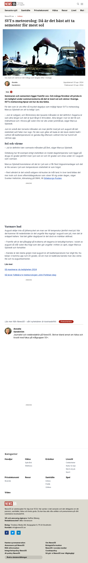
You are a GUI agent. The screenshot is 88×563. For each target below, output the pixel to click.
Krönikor (49, 459)
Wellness (28, 466)
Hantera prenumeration (15, 543)
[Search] (78, 4)
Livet (73, 10)
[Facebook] (7, 533)
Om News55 (50, 543)
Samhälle (25, 10)
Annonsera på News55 (14, 545)
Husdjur (8, 459)
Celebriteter (70, 463)
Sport (68, 472)
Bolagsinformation (53, 545)
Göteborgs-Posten (53, 178)
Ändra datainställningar (17, 557)
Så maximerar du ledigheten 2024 (21, 269)
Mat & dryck (70, 469)
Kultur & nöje (71, 466)
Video (8, 492)
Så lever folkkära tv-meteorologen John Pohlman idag (30, 275)
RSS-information (12, 548)
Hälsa (55, 10)
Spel (68, 477)
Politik (47, 484)
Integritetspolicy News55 (16, 551)
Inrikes (20, 16)
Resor (64, 10)
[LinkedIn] (19, 533)
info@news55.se (19, 527)
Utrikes (48, 487)
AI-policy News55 (12, 553)
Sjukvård (28, 463)
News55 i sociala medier (56, 548)
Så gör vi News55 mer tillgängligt (60, 553)
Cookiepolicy (51, 551)
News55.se (9, 16)
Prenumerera (66, 322)
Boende (8, 481)
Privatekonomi (41, 10)
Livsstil (69, 459)
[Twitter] (13, 533)
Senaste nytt (11, 10)
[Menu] (81, 4)
